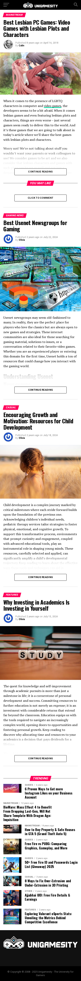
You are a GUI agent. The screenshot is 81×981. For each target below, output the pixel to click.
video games (52, 106)
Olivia (22, 240)
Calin (21, 45)
